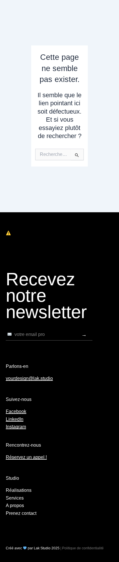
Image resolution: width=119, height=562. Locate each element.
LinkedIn (14, 419)
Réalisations (18, 490)
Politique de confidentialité (83, 548)
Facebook (16, 411)
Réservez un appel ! (26, 457)
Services (15, 498)
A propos (15, 505)
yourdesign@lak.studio (29, 378)
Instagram (16, 426)
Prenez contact (21, 513)
